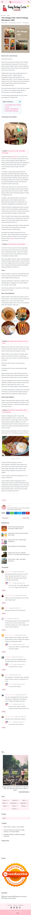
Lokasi (7, 107)
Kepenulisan (24, 803)
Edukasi (5, 803)
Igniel (18, 913)
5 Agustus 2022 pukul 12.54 (18, 644)
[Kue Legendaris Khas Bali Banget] (4, 548)
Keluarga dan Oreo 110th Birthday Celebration (17, 540)
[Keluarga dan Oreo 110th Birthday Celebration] (4, 541)
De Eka (9, 506)
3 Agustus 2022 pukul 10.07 (14, 608)
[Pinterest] (28, 513)
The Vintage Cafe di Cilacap (13, 105)
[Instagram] (20, 908)
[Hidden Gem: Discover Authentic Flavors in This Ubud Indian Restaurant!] (4, 554)
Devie (6, 608)
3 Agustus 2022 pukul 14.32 (17, 656)
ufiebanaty (8, 657)
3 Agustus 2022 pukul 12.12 (13, 618)
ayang (12, 238)
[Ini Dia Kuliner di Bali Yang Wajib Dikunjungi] (4, 561)
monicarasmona (9, 635)
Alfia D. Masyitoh (9, 694)
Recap (15, 806)
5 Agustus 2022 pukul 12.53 (18, 664)
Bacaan (6, 800)
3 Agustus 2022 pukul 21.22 (19, 716)
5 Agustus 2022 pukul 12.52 (18, 684)
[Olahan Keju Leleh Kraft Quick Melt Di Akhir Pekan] (4, 535)
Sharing (24, 806)
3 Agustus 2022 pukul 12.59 (20, 635)
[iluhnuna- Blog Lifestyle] (15, 1)
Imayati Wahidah (9, 595)
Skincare (15, 808)
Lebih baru (5, 518)
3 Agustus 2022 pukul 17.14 (15, 674)
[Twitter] (12, 513)
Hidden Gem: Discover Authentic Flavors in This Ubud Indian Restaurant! (18, 553)
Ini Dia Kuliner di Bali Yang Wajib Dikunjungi (16, 560)
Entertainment (14, 803)
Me (6, 618)
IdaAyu (7, 674)
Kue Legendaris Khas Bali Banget (17, 546)
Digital (24, 800)
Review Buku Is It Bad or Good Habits (14, 827)
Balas (3, 590)
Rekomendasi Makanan (11, 111)
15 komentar (26, 22)
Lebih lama (26, 518)
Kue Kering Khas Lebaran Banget (16, 244)
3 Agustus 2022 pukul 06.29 (20, 595)
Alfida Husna (8, 571)
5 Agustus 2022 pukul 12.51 (18, 722)
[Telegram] (16, 513)
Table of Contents (8, 101)
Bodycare (15, 800)
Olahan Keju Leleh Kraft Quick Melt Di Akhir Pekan (18, 534)
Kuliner (4, 500)
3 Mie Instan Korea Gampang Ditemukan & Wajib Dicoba (16, 527)
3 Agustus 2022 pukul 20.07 (20, 694)
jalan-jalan (15, 156)
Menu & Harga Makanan (11, 109)
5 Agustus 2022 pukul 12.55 (18, 583)
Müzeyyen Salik (9, 716)
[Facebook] (8, 513)
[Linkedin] (24, 513)
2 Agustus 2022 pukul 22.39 (18, 571)
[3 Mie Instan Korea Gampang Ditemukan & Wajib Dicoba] (4, 528)
